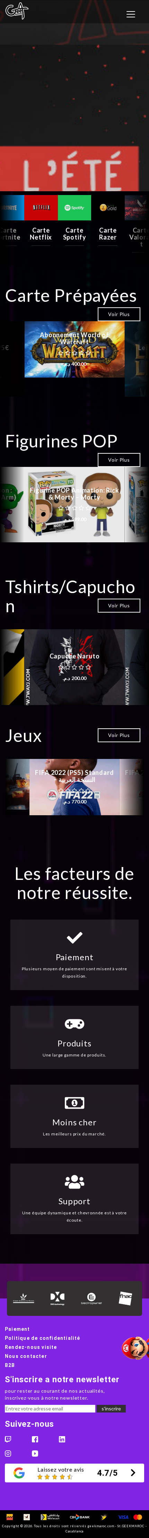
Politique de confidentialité (42, 1338)
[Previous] (12, 230)
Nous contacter (26, 1356)
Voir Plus (119, 314)
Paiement (17, 1329)
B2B (10, 1365)
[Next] (137, 230)
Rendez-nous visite (31, 1347)
